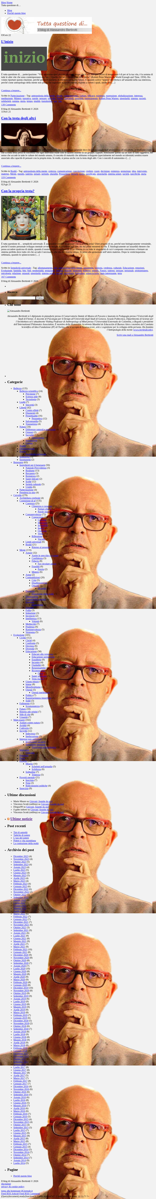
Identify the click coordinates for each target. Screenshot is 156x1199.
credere (89, 171)
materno (5, 174)
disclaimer (6, 1184)
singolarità (125, 98)
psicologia (6, 273)
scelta (82, 174)
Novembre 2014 (21, 1152)
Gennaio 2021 (20, 952)
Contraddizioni (33, 577)
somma (15, 101)
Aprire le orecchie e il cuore (45, 555)
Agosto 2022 (19, 900)
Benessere (18, 462)
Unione (29, 443)
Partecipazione (18, 95)
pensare (43, 98)
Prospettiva (64, 174)
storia (22, 101)
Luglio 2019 (19, 1001)
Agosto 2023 (19, 867)
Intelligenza (31, 618)
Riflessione (37, 536)
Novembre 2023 (21, 859)
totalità (37, 101)
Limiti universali (33, 542)
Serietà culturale (33, 484)
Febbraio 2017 (20, 1081)
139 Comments (8, 104)
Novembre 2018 (21, 1023)
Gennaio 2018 (20, 1051)
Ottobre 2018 (19, 1026)
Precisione (30, 394)
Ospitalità (36, 665)
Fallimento (25, 703)
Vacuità (41, 539)
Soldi (28, 700)
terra (120, 273)
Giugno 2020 (19, 971)
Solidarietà (25, 457)
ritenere (74, 174)
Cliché (29, 640)
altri (55, 268)
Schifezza (36, 769)
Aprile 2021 (19, 944)
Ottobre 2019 (19, 993)
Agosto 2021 (19, 933)
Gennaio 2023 (20, 886)
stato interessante (108, 273)
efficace (91, 95)
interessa (138, 95)
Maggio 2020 (19, 974)
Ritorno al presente (41, 547)
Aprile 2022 (19, 911)
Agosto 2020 (19, 966)
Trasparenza (31, 424)
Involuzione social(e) (36, 742)
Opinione (42, 531)
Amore (29, 552)
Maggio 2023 (19, 875)
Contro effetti (32, 410)
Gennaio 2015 (20, 1146)
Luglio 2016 (19, 1100)
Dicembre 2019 (20, 988)
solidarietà (6, 101)
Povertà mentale (27, 777)
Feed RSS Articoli (10, 1193)
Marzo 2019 (19, 1012)
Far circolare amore (47, 563)
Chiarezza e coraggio (42, 506)
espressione (111, 95)
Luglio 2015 (19, 1130)
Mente (13, 174)
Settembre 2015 (20, 1127)
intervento (142, 171)
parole (35, 98)
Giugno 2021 (19, 938)
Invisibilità (43, 525)
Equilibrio (36, 659)
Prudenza (30, 626)
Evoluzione (6, 270)
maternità (77, 270)
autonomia (88, 268)
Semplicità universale (21, 268)
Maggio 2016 (19, 1105)
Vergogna (30, 632)
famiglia (17, 270)
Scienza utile (32, 396)
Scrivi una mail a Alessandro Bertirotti (135, 335)
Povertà (23, 761)
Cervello (17, 495)
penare (37, 174)
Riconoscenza (38, 670)
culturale (117, 268)
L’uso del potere (21, 838)
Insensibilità (37, 605)
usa (55, 101)
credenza (108, 268)
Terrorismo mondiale (36, 744)
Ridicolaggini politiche (36, 785)
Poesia (60, 98)
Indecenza (30, 733)
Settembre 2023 (20, 864)
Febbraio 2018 (20, 1048)
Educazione (128, 268)
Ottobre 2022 (19, 894)
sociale (59, 273)
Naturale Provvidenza (36, 468)
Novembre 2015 (21, 1122)
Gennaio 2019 (20, 1018)
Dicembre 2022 (20, 889)
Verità (40, 533)
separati (25, 273)
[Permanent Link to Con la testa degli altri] (24, 145)
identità (59, 270)
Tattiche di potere (21, 835)
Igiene (29, 684)
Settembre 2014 (20, 1157)
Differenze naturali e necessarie (41, 429)
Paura (22, 758)
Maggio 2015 (19, 1135)
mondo (21, 174)
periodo (45, 174)
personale (129, 270)
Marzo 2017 (19, 1078)
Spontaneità (25, 459)
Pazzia (41, 569)
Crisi (34, 580)
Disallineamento (39, 583)
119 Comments (8, 177)
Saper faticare (32, 478)
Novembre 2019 (21, 990)
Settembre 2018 (20, 1029)
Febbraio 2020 (20, 982)
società (142, 98)
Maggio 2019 (19, 1007)
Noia (28, 783)
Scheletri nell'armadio (42, 766)
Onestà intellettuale (41, 692)
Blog (9, 10)
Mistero (17, 98)
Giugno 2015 (19, 1133)
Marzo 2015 (19, 1141)
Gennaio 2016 (20, 1116)
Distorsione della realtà (43, 594)
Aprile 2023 (19, 878)
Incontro (36, 662)
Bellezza (17, 388)
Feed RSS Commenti (29, 1193)
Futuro (23, 709)
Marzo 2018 (19, 1045)
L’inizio (7, 42)
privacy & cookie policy (12, 1186)
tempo (30, 101)
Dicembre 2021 (20, 922)
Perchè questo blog (16, 13)
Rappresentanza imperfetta (38, 698)
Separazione (31, 440)
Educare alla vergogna (42, 654)
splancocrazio (92, 273)
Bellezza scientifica (29, 391)
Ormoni (29, 432)
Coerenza (30, 503)
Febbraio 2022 (20, 916)
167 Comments (8, 277)
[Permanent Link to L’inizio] (24, 69)
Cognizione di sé (28, 500)
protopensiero (141, 270)
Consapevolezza (33, 514)
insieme (68, 270)
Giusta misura (32, 681)
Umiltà (29, 487)
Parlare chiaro (44, 509)
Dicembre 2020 (20, 955)
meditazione (7, 98)
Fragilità (36, 566)
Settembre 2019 (20, 996)
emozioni (139, 268)
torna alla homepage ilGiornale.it (17, 1191)
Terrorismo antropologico (44, 747)
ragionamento (91, 98)
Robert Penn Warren (109, 98)
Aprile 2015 (19, 1138)
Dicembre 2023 (20, 856)
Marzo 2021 (19, 946)
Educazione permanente (43, 657)
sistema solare (114, 174)
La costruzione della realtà (26, 843)
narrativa (27, 98)
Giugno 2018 (19, 1037)
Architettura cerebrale (30, 498)
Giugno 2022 (19, 905)
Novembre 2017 (21, 1056)
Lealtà (22, 402)
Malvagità (24, 750)
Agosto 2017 (19, 1064)
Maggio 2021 (19, 941)
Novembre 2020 (21, 957)
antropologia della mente (43, 95)
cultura (83, 95)
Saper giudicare (39, 676)
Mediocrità (31, 624)
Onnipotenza (38, 437)
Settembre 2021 (20, 930)
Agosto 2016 (19, 1097)
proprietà (79, 98)
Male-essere (19, 720)
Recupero (30, 473)
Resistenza (31, 476)
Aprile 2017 (19, 1075)
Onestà (29, 689)
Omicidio (30, 752)
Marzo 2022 (19, 914)
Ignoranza (42, 522)
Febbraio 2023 (20, 883)
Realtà (14, 171)
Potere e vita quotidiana (24, 840)
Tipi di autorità (20, 832)
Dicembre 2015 (20, 1119)
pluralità (52, 98)
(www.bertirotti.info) (143, 329)
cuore (96, 171)
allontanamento (45, 268)
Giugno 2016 (19, 1103)
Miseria (29, 763)
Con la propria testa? (17, 191)
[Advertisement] (30, 358)
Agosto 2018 (19, 1031)
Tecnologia (31, 399)
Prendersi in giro (27, 492)
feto (24, 270)
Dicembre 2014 (20, 1149)
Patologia (24, 755)
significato (91, 174)
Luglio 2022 (19, 903)
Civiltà (23, 637)
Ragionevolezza (33, 629)
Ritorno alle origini (29, 711)
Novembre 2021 (21, 924)
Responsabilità (39, 668)
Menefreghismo (33, 687)
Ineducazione (32, 736)
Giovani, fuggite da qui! (41, 801)
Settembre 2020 (20, 963)
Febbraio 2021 (20, 949)
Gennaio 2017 (20, 1083)
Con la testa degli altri (18, 118)
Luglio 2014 (19, 1163)
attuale (59, 95)
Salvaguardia (32, 421)
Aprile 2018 (19, 1042)
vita (60, 101)
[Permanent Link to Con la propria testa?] (24, 239)
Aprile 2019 (19, 1009)
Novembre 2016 (21, 1089)
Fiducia (35, 561)
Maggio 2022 (19, 908)
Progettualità (32, 415)
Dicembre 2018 (20, 1020)
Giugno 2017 (19, 1070)
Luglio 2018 (19, 1034)
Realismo (30, 470)
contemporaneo (71, 95)
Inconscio (30, 615)
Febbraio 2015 (20, 1144)
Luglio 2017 (19, 1067)
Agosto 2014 (19, 1160)
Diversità (30, 648)
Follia (28, 610)
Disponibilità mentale (36, 599)
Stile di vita (25, 714)
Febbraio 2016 (20, 1114)
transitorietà (47, 101)
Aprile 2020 (19, 977)
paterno (29, 174)
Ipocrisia (30, 780)
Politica (29, 695)
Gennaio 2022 (20, 919)
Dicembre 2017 (20, 1053)
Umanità (24, 717)
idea (134, 171)
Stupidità (42, 588)
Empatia (30, 607)
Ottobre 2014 (19, 1155)
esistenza (100, 95)
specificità (135, 174)
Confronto (30, 643)
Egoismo (30, 602)
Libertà (23, 407)
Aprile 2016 (19, 1108)
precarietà (69, 98)
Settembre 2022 (20, 897)
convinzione (79, 171)
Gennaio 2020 (20, 985)
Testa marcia (38, 679)
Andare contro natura (30, 722)
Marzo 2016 (19, 1111)
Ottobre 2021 (19, 927)
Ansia (28, 574)
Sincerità (30, 405)
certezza (52, 171)
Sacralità (30, 435)
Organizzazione (27, 448)
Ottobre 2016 (19, 1092)
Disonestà (30, 413)
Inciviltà (23, 731)
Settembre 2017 (20, 1061)
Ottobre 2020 (19, 960)
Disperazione (32, 596)
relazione (16, 273)
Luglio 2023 (19, 870)
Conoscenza (37, 517)
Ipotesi (41, 528)
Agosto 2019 (19, 998)
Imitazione (31, 613)
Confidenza (37, 558)
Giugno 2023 (19, 872)
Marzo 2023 (19, 881)
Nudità (23, 446)
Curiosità (42, 520)
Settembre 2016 (20, 1094)
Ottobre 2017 (19, 1059)
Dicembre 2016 (20, 1086)
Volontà (35, 621)
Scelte (28, 481)
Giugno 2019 (19, 1004)
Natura (103, 270)
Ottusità (35, 585)
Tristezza (36, 774)
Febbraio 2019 (20, 1015)
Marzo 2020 (19, 979)
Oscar (40, 673)
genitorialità (38, 270)
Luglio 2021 (19, 935)
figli (29, 270)
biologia (98, 268)
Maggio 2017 (19, 1072)
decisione (105, 171)
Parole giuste (44, 511)
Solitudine (80, 273)
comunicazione (64, 171)
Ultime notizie (21, 819)
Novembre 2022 (21, 892)
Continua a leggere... (11, 90)
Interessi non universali (31, 739)
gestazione (126, 171)
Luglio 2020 (19, 968)
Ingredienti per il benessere (32, 465)
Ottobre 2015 (19, 1125)
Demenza (30, 591)
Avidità (23, 725)
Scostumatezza (33, 706)
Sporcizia (24, 788)
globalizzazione (125, 95)
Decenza (30, 646)
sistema (134, 98)
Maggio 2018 (19, 1040)
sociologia (69, 273)
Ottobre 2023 (19, 861)
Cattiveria (24, 728)
